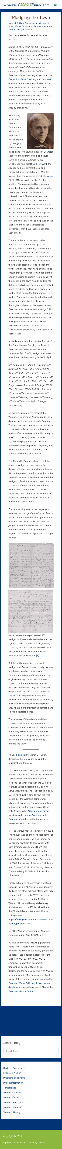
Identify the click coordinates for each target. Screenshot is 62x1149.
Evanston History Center (21, 991)
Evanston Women (43, 26)
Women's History (23, 26)
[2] (36, 164)
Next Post (31, 1020)
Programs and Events (14, 1078)
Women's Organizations (20, 29)
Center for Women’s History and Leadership (30, 79)
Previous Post (31, 1012)
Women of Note (11, 1097)
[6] (37, 655)
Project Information (13, 1082)
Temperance (31, 23)
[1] (18, 143)
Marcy (49, 176)
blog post (21, 755)
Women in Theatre (12, 1092)
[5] (20, 405)
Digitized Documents (13, 1068)
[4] (49, 309)
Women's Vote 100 (12, 1107)
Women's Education (13, 1102)
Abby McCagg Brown (38, 811)
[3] (19, 233)
